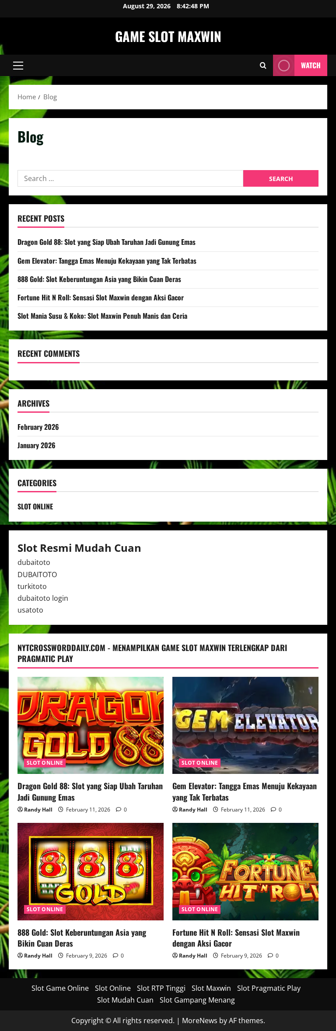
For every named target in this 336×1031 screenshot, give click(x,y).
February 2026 (38, 426)
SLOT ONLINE (35, 506)
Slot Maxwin (211, 988)
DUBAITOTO (37, 574)
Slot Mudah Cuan (125, 1000)
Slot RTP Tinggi (161, 988)
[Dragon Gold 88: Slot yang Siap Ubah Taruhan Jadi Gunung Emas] (91, 725)
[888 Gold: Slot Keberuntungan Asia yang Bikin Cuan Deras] (91, 871)
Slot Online (113, 988)
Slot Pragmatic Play (269, 988)
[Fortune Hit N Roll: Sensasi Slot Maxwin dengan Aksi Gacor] (245, 871)
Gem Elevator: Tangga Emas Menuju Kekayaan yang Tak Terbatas (107, 260)
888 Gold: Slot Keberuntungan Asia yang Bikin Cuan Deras (99, 279)
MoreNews (199, 1020)
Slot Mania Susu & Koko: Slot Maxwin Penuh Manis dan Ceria (102, 315)
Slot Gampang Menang (197, 1000)
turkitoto (32, 586)
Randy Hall (38, 809)
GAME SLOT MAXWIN (168, 36)
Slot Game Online (60, 988)
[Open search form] (263, 65)
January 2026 (37, 445)
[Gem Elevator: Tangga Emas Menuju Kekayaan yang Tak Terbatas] (245, 725)
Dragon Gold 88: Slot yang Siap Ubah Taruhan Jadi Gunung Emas (107, 242)
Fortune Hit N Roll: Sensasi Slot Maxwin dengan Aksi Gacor (101, 297)
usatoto (30, 610)
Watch (311, 65)
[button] (18, 65)
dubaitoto (34, 562)
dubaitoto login (43, 598)
